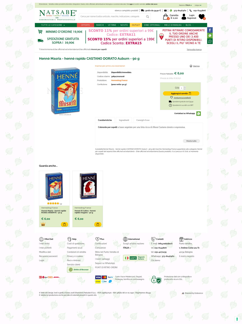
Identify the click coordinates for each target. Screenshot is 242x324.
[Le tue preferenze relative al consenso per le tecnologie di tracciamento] (237, 319)
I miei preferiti (45, 248)
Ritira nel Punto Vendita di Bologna (107, 253)
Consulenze (100, 248)
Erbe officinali (152, 25)
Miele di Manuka (173, 25)
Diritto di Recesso (81, 270)
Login (191, 15)
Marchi (100, 25)
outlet (136, 25)
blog (188, 25)
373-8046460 (180, 10)
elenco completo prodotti (126, 10)
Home (49, 49)
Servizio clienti (73, 264)
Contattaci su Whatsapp (184, 113)
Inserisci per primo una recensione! (110, 66)
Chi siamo (155, 260)
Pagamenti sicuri (74, 248)
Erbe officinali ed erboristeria (65, 49)
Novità (124, 25)
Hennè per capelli (99, 49)
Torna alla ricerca (194, 49)
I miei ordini (44, 243)
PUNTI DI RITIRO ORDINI (106, 267)
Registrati (191, 18)
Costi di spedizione (75, 243)
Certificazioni (101, 243)
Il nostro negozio (186, 256)
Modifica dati (45, 252)
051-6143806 (199, 10)
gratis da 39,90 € (153, 10)
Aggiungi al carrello (179, 93)
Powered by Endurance (193, 293)
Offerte (85, 25)
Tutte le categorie (51, 25)
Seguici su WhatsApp (105, 263)
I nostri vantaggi (102, 259)
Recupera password (48, 256)
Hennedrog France (119, 80)
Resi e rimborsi (74, 260)
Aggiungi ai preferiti (182, 98)
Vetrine (112, 25)
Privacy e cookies (75, 256)
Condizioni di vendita (76, 252)
